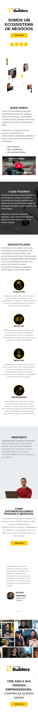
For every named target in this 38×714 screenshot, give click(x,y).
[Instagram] (26, 44)
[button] (3, 585)
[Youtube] (16, 44)
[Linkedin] (12, 44)
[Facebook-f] (21, 44)
